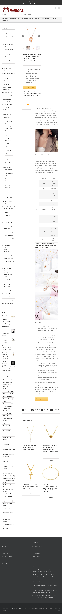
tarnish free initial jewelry (8, 493)
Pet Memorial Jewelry (38, 549)
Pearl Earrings (7, 219)
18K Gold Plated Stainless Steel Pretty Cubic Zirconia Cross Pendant (30, 486)
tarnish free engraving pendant (8, 490)
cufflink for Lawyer (7, 413)
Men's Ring (7, 133)
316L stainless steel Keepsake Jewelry (7, 383)
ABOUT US (6, 549)
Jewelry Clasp (6, 92)
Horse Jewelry (6, 95)
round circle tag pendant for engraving (8, 455)
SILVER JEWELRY (7, 245)
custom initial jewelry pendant (7, 419)
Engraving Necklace (9, 54)
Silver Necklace (7, 261)
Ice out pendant (6, 430)
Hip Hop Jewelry (7, 293)
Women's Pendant (7, 528)
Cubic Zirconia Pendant (31, 93)
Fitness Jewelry (7, 296)
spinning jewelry (6, 464)
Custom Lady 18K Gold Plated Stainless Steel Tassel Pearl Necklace (29, 447)
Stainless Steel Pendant (8, 475)
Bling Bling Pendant (7, 398)
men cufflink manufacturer (9, 449)
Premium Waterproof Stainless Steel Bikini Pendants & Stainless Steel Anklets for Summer (46, 591)
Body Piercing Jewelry (8, 60)
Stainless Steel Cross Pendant (8, 467)
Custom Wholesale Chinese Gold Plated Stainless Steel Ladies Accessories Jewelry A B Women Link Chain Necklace (50, 488)
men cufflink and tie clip (8, 447)
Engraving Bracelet (8, 49)
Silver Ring (6, 265)
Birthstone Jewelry (7, 104)
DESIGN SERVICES (8, 556)
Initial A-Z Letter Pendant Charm (8, 434)
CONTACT (5, 563)
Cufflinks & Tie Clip (7, 201)
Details (31, 454)
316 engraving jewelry (8, 379)
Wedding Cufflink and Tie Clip (8, 525)
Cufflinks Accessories (8, 415)
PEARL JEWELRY (7, 206)
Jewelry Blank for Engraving (7, 438)
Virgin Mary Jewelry (7, 501)
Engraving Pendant (8, 44)
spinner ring (5, 461)
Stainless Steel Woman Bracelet (8, 485)
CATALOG (5, 553)
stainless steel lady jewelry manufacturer (7, 472)
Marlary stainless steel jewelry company (10, 607)
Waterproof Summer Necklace (7, 516)
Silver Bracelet (7, 255)
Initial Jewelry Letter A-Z (9, 73)
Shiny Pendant (6, 459)
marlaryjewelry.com (40, 394)
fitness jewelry (21, 608)
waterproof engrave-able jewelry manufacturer (8, 509)
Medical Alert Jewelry (8, 78)
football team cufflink (7, 428)
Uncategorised (6, 307)
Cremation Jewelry (7, 268)
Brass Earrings (7, 235)
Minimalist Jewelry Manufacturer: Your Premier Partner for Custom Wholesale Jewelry (44, 570)
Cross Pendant (6, 410)
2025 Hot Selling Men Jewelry (7, 387)
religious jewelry (6, 452)
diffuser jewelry (15, 608)
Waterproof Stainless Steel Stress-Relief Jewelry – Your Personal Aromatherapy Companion (45, 596)
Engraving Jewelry (7, 40)
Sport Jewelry (6, 65)
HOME (4, 546)
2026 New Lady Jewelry (8, 393)
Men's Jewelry (7, 117)
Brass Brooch (7, 232)
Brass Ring (6, 242)
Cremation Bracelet (8, 279)
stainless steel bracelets (42, 607)
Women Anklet (8, 178)
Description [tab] (26, 104)
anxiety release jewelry (8, 396)
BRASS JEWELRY (7, 222)
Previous (23, 35)
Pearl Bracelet (7, 212)
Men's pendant (6, 444)
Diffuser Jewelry (7, 290)
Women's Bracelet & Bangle (7, 185)
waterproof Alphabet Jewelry (7, 504)
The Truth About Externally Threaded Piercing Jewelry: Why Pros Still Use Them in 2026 (44, 575)
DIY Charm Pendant (8, 68)
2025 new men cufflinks (8, 391)
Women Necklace (32, 91)
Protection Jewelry (7, 36)
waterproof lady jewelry (8, 512)
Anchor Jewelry (7, 300)
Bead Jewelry (7, 208)
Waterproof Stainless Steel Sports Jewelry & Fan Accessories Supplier (44, 580)
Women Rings (8, 190)
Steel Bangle (9, 157)
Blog (4, 560)
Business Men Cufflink (8, 403)
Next (39, 35)
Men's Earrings (8, 121)
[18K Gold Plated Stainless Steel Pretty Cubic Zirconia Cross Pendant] (31, 473)
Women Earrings (9, 173)
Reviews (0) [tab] (26, 107)
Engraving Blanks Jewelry (8, 423)
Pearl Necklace (7, 215)
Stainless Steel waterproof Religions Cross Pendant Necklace (9, 480)
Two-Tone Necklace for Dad (8, 497)
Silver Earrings (7, 258)
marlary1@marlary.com (50, 387)
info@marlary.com (31, 1)
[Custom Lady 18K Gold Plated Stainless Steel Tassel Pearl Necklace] (31, 434)
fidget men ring (6, 425)
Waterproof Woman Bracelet (7, 520)
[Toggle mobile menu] (59, 8)
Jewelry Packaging (7, 303)
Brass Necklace (7, 238)
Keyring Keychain (7, 84)
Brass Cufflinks (6, 401)
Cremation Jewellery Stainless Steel (7, 407)
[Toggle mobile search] (56, 8)
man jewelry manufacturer (8, 442)
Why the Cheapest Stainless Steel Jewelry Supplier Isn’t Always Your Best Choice (45, 586)
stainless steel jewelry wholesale (25, 607)
